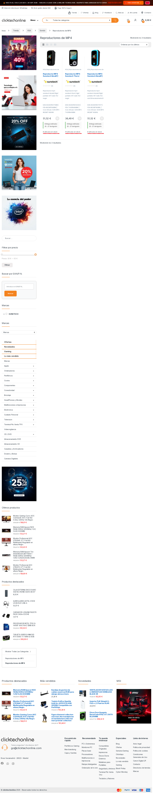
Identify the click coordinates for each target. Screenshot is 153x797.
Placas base (86, 751)
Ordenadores (9, 371)
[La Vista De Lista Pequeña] (55, 44)
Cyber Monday (122, 772)
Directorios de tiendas (141, 768)
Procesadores (87, 754)
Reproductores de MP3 (14, 658)
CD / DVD (8, 434)
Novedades (9, 347)
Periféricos (8, 376)
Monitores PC (87, 747)
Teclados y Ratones (106, 778)
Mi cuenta (133, 13)
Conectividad (9, 390)
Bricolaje (7, 395)
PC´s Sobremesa (88, 744)
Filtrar (7, 265)
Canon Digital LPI (139, 761)
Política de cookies (140, 751)
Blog (96, 13)
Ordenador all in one (90, 768)
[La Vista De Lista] (51, 44)
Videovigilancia (10, 429)
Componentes (9, 385)
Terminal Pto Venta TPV (13, 424)
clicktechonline (9, 790)
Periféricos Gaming (72, 746)
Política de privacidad (141, 747)
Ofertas (86, 13)
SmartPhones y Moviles (13, 400)
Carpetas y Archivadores (13, 449)
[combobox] (47, 20)
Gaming (7, 351)
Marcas (121, 13)
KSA (29, 31)
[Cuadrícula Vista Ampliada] (43, 44)
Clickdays (119, 754)
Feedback (108, 13)
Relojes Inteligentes (89, 764)
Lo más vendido (11, 356)
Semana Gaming (122, 751)
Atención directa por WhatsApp (15, 8)
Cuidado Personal (11, 415)
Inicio (4, 31)
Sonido (42, 31)
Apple (6, 366)
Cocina (7, 381)
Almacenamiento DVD (12, 439)
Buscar (10, 293)
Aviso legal (137, 744)
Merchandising (70, 749)
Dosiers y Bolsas (10, 454)
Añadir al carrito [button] (57, 118)
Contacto (147, 13)
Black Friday (120, 768)
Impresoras (103, 752)
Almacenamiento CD (12, 444)
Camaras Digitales (11, 459)
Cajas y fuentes (70, 753)
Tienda (74, 13)
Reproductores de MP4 (15, 663)
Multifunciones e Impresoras (15, 405)
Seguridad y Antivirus (107, 769)
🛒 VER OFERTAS (132, 3)
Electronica (8, 410)
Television (8, 420)
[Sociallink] (2, 763)
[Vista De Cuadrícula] (47, 44)
